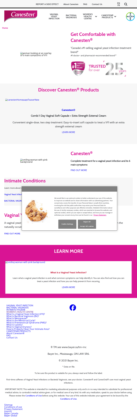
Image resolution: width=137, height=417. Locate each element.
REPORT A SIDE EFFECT (47, 4)
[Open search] (125, 4)
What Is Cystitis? (14, 324)
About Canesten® (15, 333)
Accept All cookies (87, 226)
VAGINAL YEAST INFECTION (54, 16)
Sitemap (8, 404)
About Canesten (70, 4)
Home (5, 28)
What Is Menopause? (16, 318)
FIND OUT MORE (79, 170)
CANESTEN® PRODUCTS (107, 16)
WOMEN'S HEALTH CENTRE (88, 16)
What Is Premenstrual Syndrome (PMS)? (26, 322)
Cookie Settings (67, 224)
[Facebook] (73, 309)
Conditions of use (13, 406)
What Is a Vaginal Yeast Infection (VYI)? (25, 314)
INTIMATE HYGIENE (15, 309)
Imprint (8, 411)
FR (118, 5)
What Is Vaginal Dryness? (19, 326)
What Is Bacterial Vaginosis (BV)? (22, 316)
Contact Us (97, 4)
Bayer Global (10, 415)
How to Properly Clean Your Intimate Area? (28, 329)
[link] (68, 132)
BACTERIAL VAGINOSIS (71, 16)
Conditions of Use (33, 395)
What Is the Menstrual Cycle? (20, 320)
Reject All (87, 222)
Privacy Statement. (100, 215)
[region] (69, 208)
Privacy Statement (13, 409)
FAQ (85, 4)
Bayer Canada (11, 413)
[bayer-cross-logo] (130, 16)
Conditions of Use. (68, 399)
